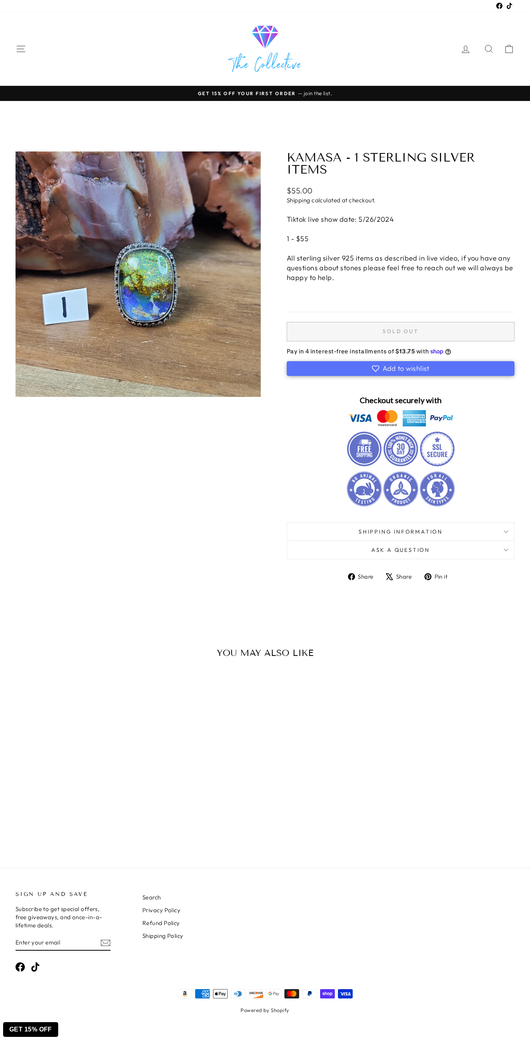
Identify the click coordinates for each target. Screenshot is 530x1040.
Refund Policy (161, 923)
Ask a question (400, 549)
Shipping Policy (163, 935)
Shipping (298, 200)
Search (151, 897)
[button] (400, 368)
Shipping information (401, 531)
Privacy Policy (161, 910)
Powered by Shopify (265, 1010)
